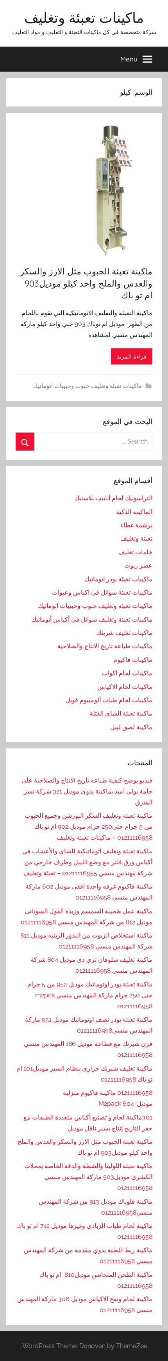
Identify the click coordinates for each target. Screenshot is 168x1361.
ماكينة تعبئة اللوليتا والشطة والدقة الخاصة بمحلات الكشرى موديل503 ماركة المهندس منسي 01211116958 (88, 1177)
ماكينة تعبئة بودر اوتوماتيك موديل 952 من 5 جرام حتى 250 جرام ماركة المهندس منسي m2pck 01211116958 (89, 995)
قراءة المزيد (132, 356)
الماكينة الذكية (134, 512)
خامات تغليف (135, 552)
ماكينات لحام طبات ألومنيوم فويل (109, 700)
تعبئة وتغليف (136, 538)
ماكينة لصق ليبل (131, 727)
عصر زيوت (138, 565)
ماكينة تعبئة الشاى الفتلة (120, 713)
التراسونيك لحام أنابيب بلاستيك (113, 498)
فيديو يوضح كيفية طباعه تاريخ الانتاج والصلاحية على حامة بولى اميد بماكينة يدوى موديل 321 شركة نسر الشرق (86, 791)
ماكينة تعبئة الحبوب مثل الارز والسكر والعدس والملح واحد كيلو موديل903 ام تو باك (86, 283)
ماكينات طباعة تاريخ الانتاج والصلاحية (104, 646)
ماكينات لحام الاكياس (124, 686)
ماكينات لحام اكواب (127, 673)
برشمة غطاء (136, 525)
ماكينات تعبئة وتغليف (84, 17)
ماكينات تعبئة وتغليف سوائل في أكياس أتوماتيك (91, 619)
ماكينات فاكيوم (132, 659)
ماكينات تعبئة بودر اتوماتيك (118, 579)
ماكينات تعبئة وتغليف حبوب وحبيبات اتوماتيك (87, 385)
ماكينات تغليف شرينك (124, 632)
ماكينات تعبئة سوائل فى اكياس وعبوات (102, 592)
